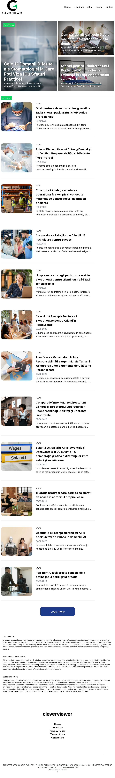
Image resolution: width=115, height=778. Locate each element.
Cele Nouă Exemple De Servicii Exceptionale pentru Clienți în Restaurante (56, 320)
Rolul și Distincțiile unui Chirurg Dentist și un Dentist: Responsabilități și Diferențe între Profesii (63, 153)
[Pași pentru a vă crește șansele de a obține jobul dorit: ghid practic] (16, 581)
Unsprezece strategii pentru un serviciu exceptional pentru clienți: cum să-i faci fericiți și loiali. (63, 279)
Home (67, 7)
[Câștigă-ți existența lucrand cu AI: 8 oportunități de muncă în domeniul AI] (16, 541)
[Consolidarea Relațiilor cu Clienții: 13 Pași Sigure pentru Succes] (16, 244)
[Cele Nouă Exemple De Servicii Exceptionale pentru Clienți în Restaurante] (16, 324)
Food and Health (83, 7)
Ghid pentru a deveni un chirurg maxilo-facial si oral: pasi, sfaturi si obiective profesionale (63, 112)
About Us (57, 727)
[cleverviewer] (12, 7)
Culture (109, 7)
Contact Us (57, 737)
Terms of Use (57, 734)
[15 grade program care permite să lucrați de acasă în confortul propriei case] (16, 501)
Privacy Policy (57, 731)
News (99, 7)
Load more (57, 611)
